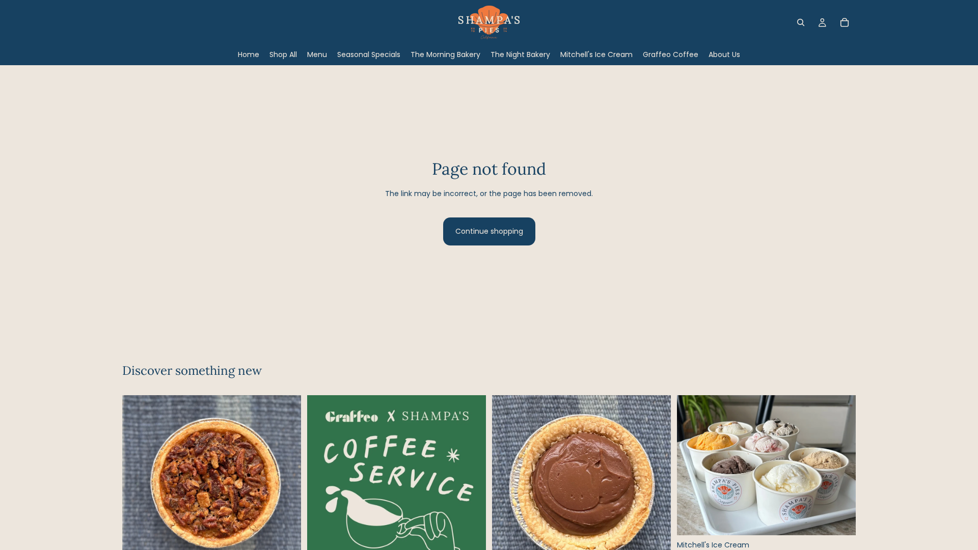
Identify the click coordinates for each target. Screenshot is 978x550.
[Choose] (840, 519)
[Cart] (844, 22)
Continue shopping (489, 231)
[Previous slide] (322, 507)
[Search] (801, 22)
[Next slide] (470, 507)
